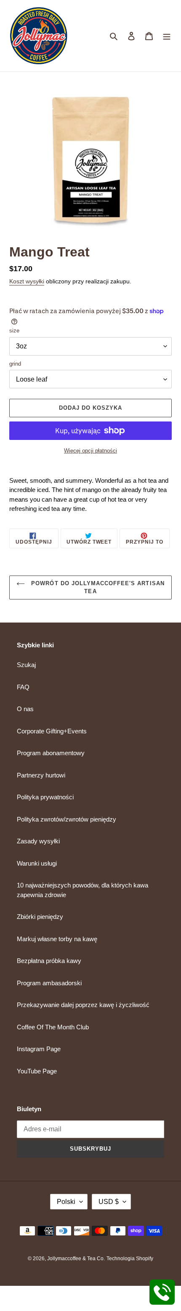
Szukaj (26, 664)
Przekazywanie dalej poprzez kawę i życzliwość (83, 1004)
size (14, 330)
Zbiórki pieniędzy (40, 916)
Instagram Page (39, 1048)
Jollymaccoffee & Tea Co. (76, 1258)
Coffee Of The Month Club (53, 1027)
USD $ (108, 1201)
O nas (25, 708)
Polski (66, 1201)
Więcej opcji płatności (90, 450)
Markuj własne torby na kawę (57, 938)
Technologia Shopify (129, 1258)
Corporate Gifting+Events (52, 731)
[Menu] (167, 36)
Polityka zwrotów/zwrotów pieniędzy (66, 819)
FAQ (23, 687)
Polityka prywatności (45, 797)
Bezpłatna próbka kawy (49, 960)
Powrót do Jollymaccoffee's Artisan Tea (96, 587)
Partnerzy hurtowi (41, 775)
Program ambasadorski (49, 983)
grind (15, 364)
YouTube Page (37, 1071)
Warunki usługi (37, 863)
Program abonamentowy (51, 752)
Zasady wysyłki (38, 841)
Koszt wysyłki (26, 281)
